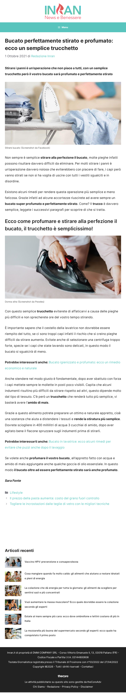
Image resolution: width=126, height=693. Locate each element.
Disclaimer (87, 686)
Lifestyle (16, 493)
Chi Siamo (39, 686)
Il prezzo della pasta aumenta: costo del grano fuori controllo (54, 498)
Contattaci (87, 666)
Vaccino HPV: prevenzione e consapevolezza (51, 561)
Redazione (53, 686)
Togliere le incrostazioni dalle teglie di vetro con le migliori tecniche (59, 504)
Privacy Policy (70, 686)
